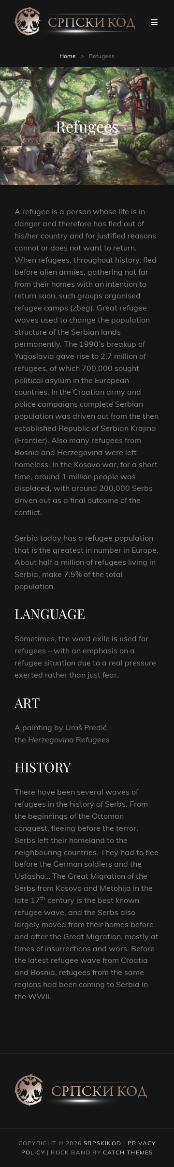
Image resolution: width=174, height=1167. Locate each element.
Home (67, 55)
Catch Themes (128, 1152)
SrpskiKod (102, 1143)
